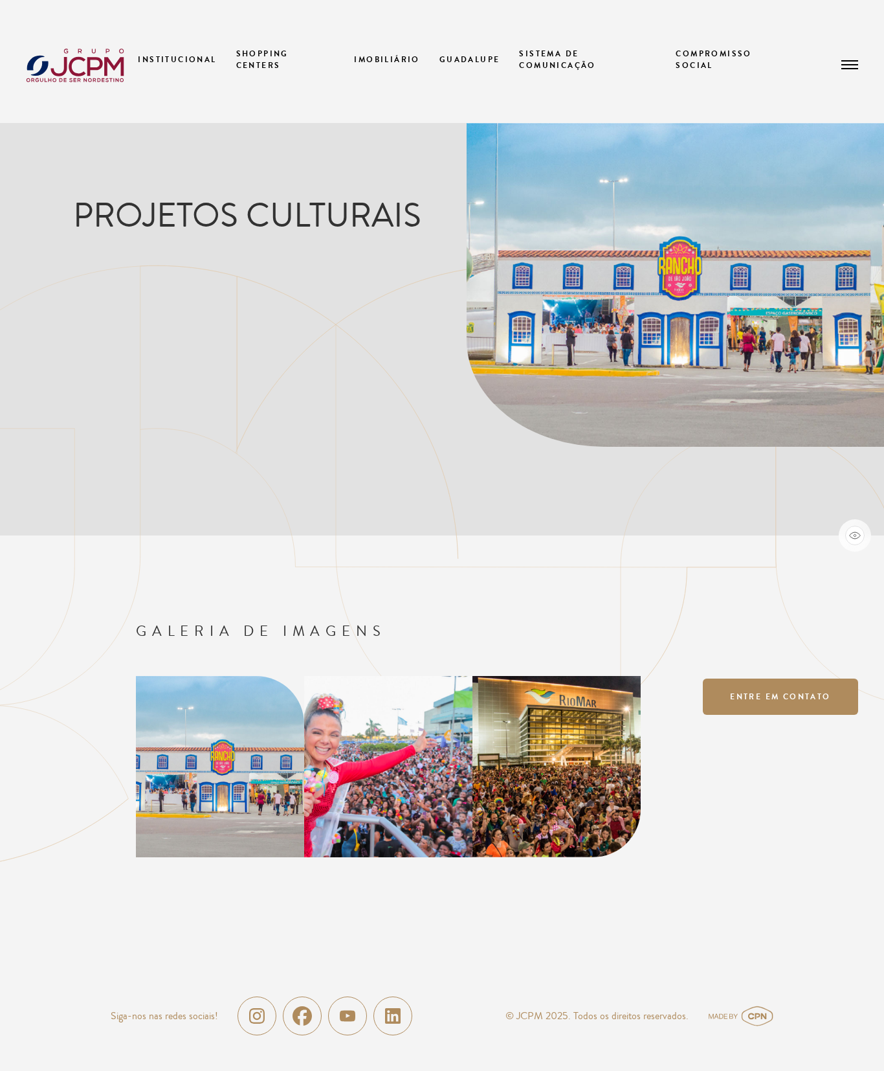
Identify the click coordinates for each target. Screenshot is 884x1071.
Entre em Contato (780, 697)
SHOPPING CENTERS (262, 59)
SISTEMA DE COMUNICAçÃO (557, 59)
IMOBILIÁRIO (386, 59)
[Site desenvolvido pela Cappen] (756, 1016)
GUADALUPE (469, 59)
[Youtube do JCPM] (347, 1016)
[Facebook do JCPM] (302, 1016)
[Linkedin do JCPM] (392, 1016)
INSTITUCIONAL (177, 59)
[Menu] (850, 65)
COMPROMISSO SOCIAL (713, 59)
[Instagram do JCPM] (257, 1016)
